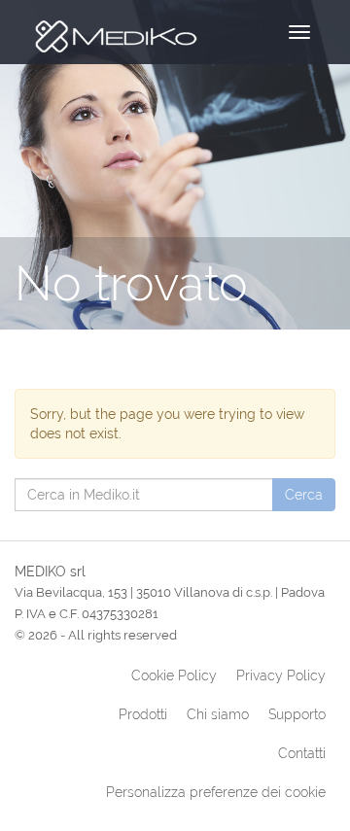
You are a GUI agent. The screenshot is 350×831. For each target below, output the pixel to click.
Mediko (114, 31)
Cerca (304, 494)
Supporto (297, 714)
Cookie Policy (174, 675)
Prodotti (143, 714)
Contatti (302, 753)
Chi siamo (218, 714)
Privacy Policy (281, 675)
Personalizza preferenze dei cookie (216, 792)
